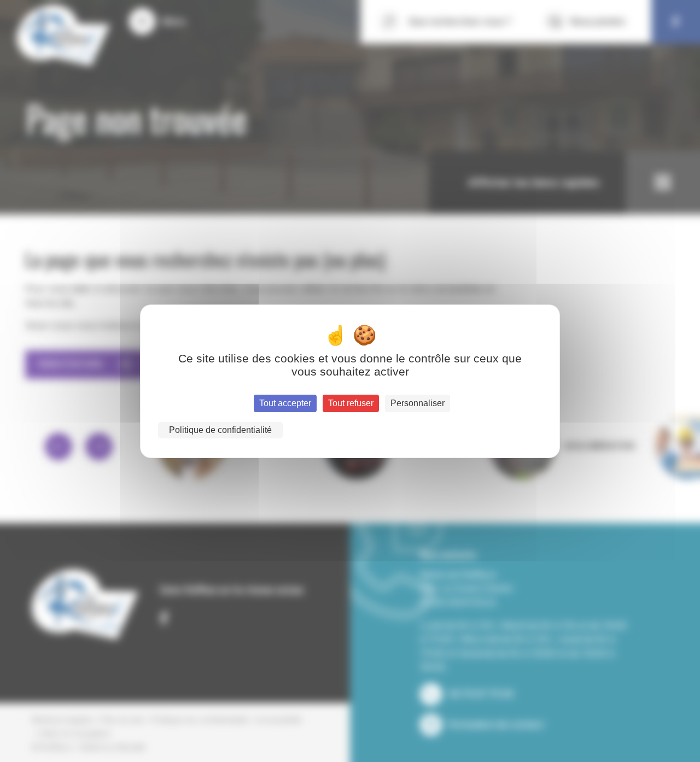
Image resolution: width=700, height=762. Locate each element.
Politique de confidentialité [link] (220, 430)
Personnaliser (417, 403)
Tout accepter (285, 403)
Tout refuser (351, 403)
